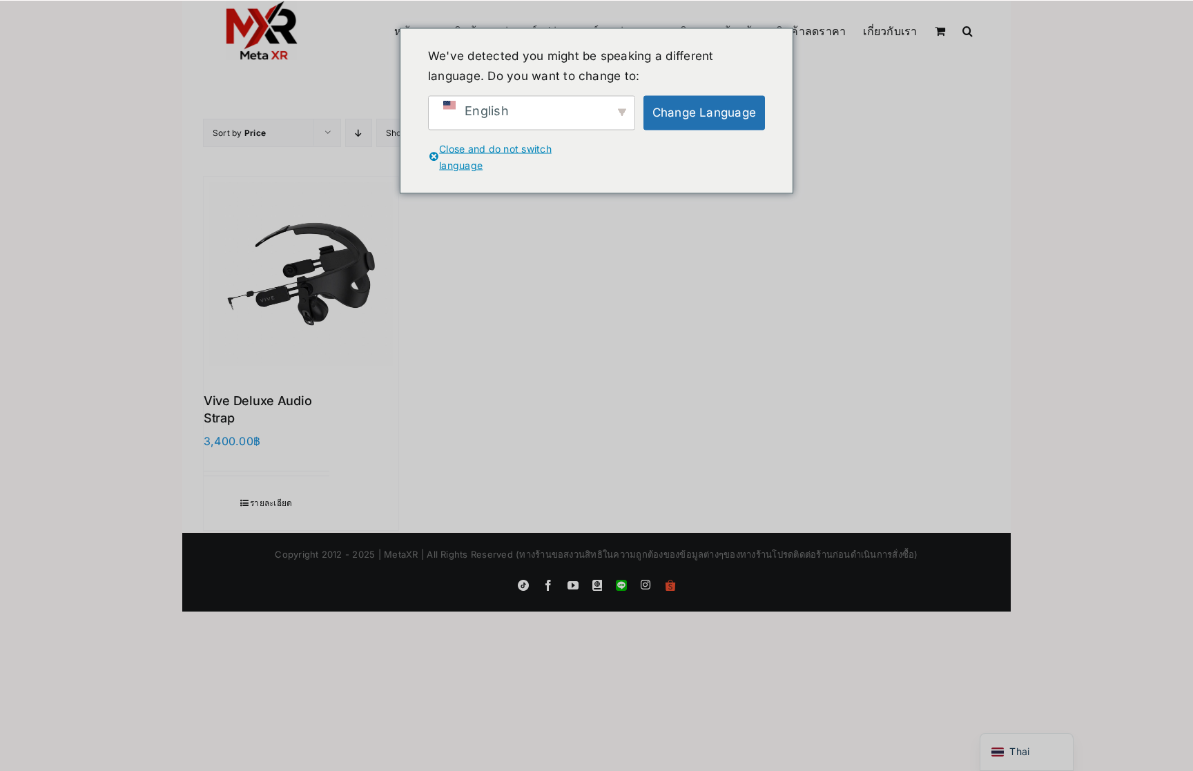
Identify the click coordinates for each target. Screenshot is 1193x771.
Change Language (704, 112)
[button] (967, 30)
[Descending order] (358, 133)
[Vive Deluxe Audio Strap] (301, 274)
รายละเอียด (271, 503)
